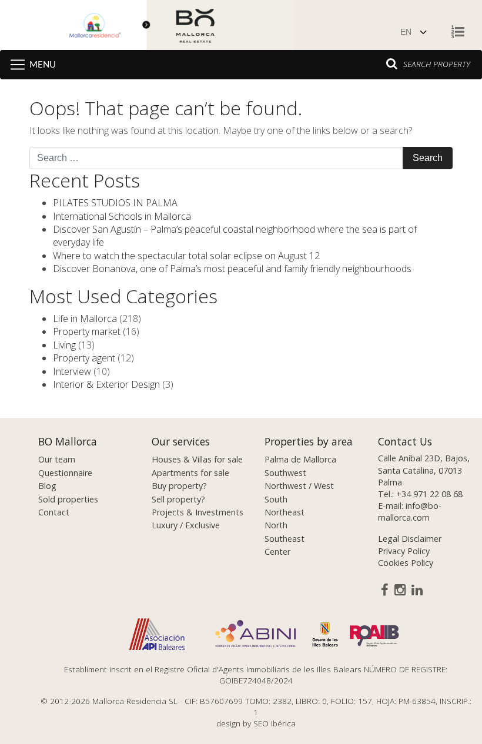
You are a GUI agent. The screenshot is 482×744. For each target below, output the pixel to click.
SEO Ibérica (274, 723)
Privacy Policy (404, 551)
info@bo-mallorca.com (409, 511)
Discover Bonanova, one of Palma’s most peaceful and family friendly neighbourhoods (232, 268)
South (276, 499)
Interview (72, 371)
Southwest (285, 472)
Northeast (284, 512)
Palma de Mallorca (300, 459)
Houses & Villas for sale (197, 459)
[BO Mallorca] (147, 26)
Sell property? (178, 499)
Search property (436, 63)
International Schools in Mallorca (122, 216)
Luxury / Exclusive (186, 525)
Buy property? (179, 485)
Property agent (84, 357)
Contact (53, 512)
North (276, 525)
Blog (47, 485)
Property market (86, 331)
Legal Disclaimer (409, 538)
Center (277, 551)
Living (64, 345)
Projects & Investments (197, 512)
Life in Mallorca (85, 318)
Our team (56, 459)
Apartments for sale (190, 472)
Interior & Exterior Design (106, 384)
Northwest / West (299, 485)
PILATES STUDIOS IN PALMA (115, 202)
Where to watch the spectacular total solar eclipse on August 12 (186, 255)
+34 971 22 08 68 (429, 494)
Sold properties (68, 499)
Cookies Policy (405, 562)
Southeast (284, 538)
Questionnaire (65, 472)
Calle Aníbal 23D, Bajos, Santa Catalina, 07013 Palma (424, 470)
